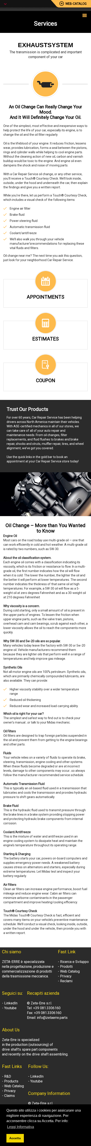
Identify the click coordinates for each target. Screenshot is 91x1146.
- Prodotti (65, 966)
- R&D (6, 1076)
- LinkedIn (9, 1003)
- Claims (8, 1096)
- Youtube (9, 1008)
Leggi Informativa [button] (20, 1127)
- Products (10, 1081)
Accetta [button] (15, 1138)
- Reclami (65, 981)
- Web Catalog (69, 971)
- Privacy (65, 976)
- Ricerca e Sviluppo (73, 962)
